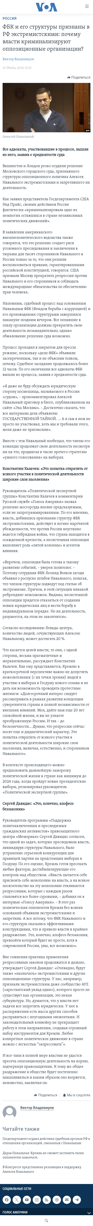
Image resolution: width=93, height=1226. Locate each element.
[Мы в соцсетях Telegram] (77, 1200)
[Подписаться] (67, 1200)
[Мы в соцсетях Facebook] (7, 1200)
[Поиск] (46, 1220)
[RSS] (47, 1200)
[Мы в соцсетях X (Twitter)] (17, 1200)
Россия (9, 19)
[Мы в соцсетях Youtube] (27, 1200)
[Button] (79, 77)
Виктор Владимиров (18, 59)
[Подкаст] (57, 1200)
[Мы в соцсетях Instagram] (37, 1200)
